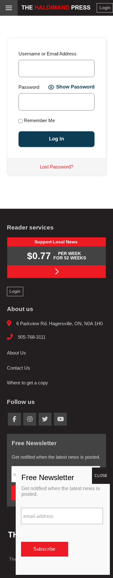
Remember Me (39, 120)
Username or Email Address (48, 53)
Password (29, 87)
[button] (9, 8)
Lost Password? (56, 166)
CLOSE (100, 475)
